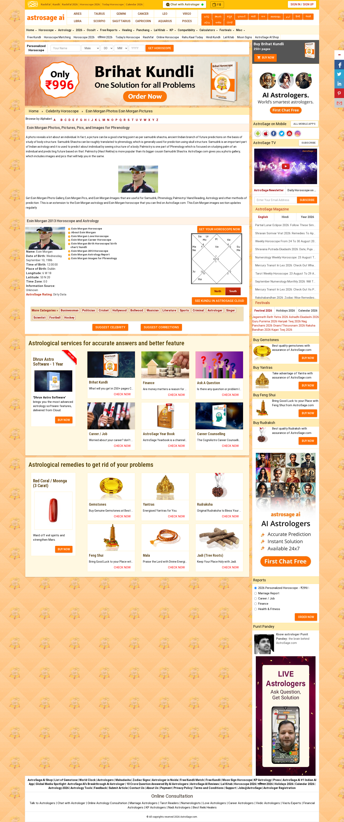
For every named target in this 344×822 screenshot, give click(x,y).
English (263, 217)
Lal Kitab (228, 37)
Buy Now (267, 57)
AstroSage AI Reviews (204, 784)
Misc (239, 30)
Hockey (69, 317)
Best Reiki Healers (205, 807)
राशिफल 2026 (105, 37)
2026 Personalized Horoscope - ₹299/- (283, 588)
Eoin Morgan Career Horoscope (91, 239)
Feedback (100, 788)
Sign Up (308, 4)
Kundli (56, 4)
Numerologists (191, 803)
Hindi (285, 217)
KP (172, 30)
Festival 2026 (263, 310)
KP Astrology (262, 780)
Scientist (39, 317)
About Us (152, 788)
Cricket (104, 310)
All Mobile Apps (304, 123)
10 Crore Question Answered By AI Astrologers (157, 784)
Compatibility (186, 30)
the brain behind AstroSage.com (292, 639)
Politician (88, 310)
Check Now (122, 394)
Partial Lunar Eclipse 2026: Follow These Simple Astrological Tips (287, 225)
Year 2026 (307, 217)
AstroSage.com (188, 816)
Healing (127, 30)
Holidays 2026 (285, 310)
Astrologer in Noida (165, 780)
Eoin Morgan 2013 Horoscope (89, 250)
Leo (164, 13)
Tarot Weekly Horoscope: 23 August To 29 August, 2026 (287, 273)
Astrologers (105, 780)
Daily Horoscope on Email (303, 190)
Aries (77, 13)
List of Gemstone (65, 780)
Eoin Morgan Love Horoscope (89, 236)
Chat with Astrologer (185, 4)
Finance (263, 603)
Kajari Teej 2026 (282, 330)
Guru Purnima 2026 (265, 321)
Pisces (187, 21)
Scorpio (99, 21)
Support (230, 788)
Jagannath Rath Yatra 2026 (270, 317)
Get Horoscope (159, 48)
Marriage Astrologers (144, 803)
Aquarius (165, 21)
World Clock (87, 780)
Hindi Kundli (213, 37)
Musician (153, 310)
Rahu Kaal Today (192, 37)
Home (30, 30)
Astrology (65, 30)
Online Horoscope (167, 37)
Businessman (69, 310)
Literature (169, 310)
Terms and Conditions (209, 788)
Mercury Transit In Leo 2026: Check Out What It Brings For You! (287, 265)
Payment (166, 788)
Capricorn (143, 21)
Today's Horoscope (127, 37)
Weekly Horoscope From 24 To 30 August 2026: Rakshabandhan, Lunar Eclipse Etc (287, 241)
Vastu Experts (291, 803)
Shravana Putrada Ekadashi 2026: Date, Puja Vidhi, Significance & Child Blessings (287, 249)
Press (277, 780)
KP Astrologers (156, 807)
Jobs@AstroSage (250, 788)
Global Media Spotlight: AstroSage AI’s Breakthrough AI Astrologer (80, 784)
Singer (230, 310)
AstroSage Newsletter (269, 190)
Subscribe (308, 142)
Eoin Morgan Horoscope (86, 228)
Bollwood (136, 310)
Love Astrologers (214, 803)
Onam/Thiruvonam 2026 (289, 325)
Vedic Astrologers (268, 803)
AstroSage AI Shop (267, 37)
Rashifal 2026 (70, 4)
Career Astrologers (241, 803)
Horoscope (46, 30)
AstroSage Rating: (39, 294)
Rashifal (45, 4)
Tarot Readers (170, 803)
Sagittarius (121, 21)
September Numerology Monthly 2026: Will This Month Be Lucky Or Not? (287, 281)
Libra (77, 21)
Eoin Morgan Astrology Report (90, 254)
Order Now (306, 617)
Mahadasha (123, 780)
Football (55, 317)
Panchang (143, 30)
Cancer (143, 13)
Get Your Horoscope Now (219, 229)
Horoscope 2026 (90, 4)
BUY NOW (64, 420)
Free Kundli (34, 37)
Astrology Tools (81, 788)
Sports (184, 310)
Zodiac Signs (141, 780)
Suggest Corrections (161, 327)
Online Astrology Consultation (108, 803)
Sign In (295, 4)
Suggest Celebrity (110, 327)
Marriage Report (268, 593)
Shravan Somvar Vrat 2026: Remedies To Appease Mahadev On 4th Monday (287, 233)
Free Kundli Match (192, 780)
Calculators (207, 30)
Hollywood (119, 310)
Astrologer (215, 310)
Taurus (99, 13)
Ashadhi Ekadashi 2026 (304, 317)
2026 (79, 30)
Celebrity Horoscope (62, 111)
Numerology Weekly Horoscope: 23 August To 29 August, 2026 (287, 257)
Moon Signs (244, 37)
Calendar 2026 (134, 4)
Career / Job (266, 598)
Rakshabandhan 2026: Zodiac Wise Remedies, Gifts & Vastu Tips (287, 297)
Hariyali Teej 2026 (290, 321)
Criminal (198, 310)
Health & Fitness (269, 609)
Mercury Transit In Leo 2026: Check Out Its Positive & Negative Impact (287, 289)
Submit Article (118, 788)
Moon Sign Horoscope (237, 780)
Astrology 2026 (58, 788)
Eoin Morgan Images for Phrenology (94, 258)
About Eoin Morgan (83, 232)
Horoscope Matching (57, 37)
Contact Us (137, 788)
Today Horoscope (113, 4)
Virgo (187, 13)
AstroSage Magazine (272, 209)
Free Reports (109, 30)
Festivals (226, 30)
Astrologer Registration (279, 788)
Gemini (121, 13)
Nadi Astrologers (179, 807)
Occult (91, 30)
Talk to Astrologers (42, 803)
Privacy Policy (183, 788)
